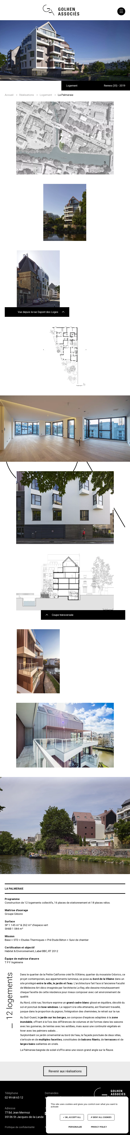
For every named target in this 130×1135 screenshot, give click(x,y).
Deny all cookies (101, 1117)
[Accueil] (61, 10)
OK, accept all (73, 1117)
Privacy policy (99, 1127)
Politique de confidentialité (20, 1127)
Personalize (75, 1127)
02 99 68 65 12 (14, 1097)
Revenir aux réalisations (65, 1071)
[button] (121, 11)
